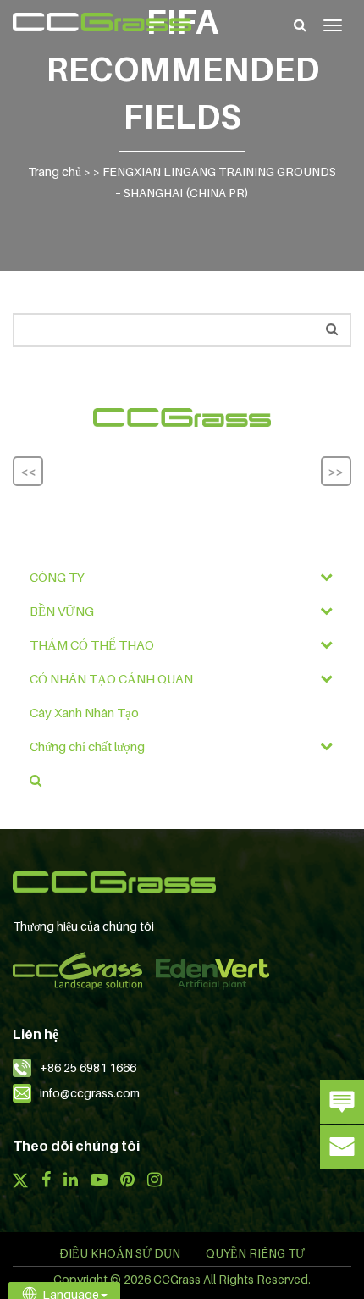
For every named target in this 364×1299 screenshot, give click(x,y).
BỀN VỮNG (62, 610)
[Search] (300, 24)
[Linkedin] (70, 1181)
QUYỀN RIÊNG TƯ (255, 1253)
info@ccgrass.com (90, 1093)
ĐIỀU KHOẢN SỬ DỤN (119, 1253)
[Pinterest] (127, 1181)
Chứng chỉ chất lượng (87, 746)
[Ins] (154, 1181)
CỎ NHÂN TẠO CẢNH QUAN (111, 678)
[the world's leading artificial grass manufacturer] (102, 22)
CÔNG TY (57, 576)
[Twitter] (20, 1182)
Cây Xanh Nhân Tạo (84, 712)
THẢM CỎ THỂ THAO (92, 644)
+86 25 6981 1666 (88, 1067)
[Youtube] (99, 1181)
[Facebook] (46, 1181)
